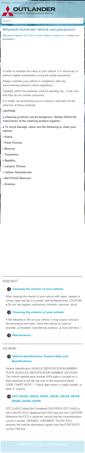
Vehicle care (59, 35)
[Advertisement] (42, 54)
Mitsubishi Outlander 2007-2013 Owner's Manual (27, 35)
